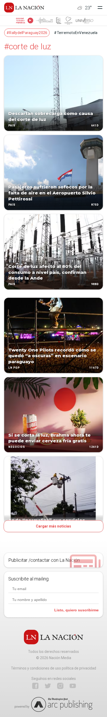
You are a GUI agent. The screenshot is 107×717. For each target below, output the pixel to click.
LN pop (14, 367)
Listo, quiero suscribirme (76, 610)
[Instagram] (60, 686)
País (11, 125)
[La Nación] (24, 7)
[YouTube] (73, 686)
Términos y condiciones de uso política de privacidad (53, 668)
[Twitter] (48, 686)
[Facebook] (35, 686)
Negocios (16, 446)
